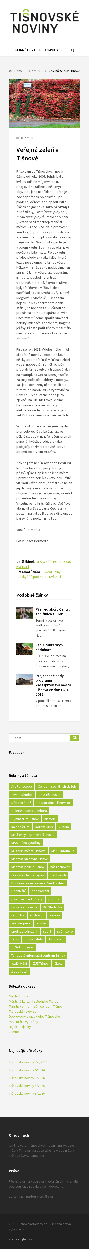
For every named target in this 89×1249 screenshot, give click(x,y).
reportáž (17, 915)
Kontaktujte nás (20, 1239)
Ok (75, 738)
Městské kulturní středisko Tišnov (33, 1001)
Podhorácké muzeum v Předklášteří (37, 883)
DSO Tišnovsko (50, 794)
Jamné (14, 1031)
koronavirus (44, 827)
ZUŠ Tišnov (41, 963)
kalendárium (20, 827)
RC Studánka (52, 907)
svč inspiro (65, 931)
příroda (53, 899)
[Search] (72, 50)
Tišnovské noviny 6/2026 (27, 1070)
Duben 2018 (28, 138)
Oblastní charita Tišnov (28, 875)
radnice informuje (24, 907)
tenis (15, 939)
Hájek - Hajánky (20, 1026)
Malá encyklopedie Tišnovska (32, 835)
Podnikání (18, 891)
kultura (64, 827)
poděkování (40, 891)
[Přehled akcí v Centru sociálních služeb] (24, 613)
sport (47, 931)
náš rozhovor (60, 867)
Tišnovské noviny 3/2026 (27, 1093)
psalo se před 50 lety (27, 899)
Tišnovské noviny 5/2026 (27, 1078)
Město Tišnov (18, 996)
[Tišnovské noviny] (44, 33)
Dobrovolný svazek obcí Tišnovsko (34, 1016)
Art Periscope (21, 786)
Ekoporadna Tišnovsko (53, 802)
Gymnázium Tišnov (25, 819)
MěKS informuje (62, 851)
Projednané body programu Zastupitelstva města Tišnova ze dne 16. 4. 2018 (53, 685)
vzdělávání (19, 963)
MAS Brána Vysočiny (26, 842)
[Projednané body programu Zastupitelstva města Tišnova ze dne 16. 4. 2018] (24, 679)
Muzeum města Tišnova (28, 851)
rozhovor (37, 915)
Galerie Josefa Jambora (29, 810)
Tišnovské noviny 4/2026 (27, 1085)
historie (50, 819)
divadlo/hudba (22, 794)
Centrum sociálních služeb (57, 786)
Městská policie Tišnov (27, 867)
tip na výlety (34, 939)
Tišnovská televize (22, 1011)
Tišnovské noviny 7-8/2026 (28, 1062)
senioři (55, 915)
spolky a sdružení (24, 931)
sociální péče (21, 923)
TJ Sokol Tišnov (22, 947)
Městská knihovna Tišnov (29, 859)
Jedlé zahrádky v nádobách (49, 647)
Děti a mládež (21, 802)
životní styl (19, 971)
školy (58, 963)
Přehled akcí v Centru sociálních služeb (53, 611)
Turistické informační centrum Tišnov (38, 955)
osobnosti (58, 875)
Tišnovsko (56, 939)
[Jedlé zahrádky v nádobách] (24, 649)
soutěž (41, 923)
